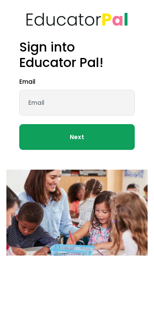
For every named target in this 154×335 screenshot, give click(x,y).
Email (27, 81)
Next (77, 137)
